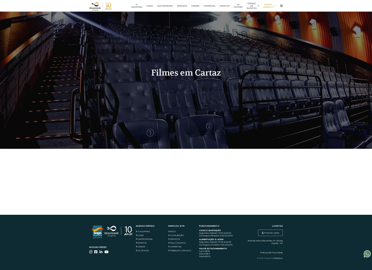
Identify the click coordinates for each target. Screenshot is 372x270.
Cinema (195, 6)
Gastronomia (165, 6)
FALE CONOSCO (177, 243)
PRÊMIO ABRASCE (268, 5)
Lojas (149, 6)
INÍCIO (172, 231)
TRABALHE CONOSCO (180, 250)
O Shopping (136, 5)
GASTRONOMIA (144, 239)
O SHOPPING (143, 231)
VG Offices (238, 5)
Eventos (225, 6)
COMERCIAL (175, 246)
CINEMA (141, 246)
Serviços (182, 6)
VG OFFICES (143, 250)
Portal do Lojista (271, 233)
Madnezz (278, 258)
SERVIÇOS (174, 239)
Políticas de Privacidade (271, 252)
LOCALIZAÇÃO (176, 235)
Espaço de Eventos (252, 5)
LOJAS (140, 235)
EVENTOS (142, 243)
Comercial (209, 6)
